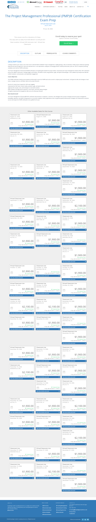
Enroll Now (68, 43)
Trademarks (72, 513)
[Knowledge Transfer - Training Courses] (16, 6)
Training (37, 6)
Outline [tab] (38, 53)
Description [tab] (24, 53)
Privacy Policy (72, 511)
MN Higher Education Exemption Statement (73, 2)
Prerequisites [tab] (52, 53)
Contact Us (80, 6)
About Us (72, 6)
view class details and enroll (16, 128)
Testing (60, 6)
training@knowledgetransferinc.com (78, 509)
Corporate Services (49, 6)
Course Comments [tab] (69, 53)
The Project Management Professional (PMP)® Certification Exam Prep (48, 18)
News (66, 6)
